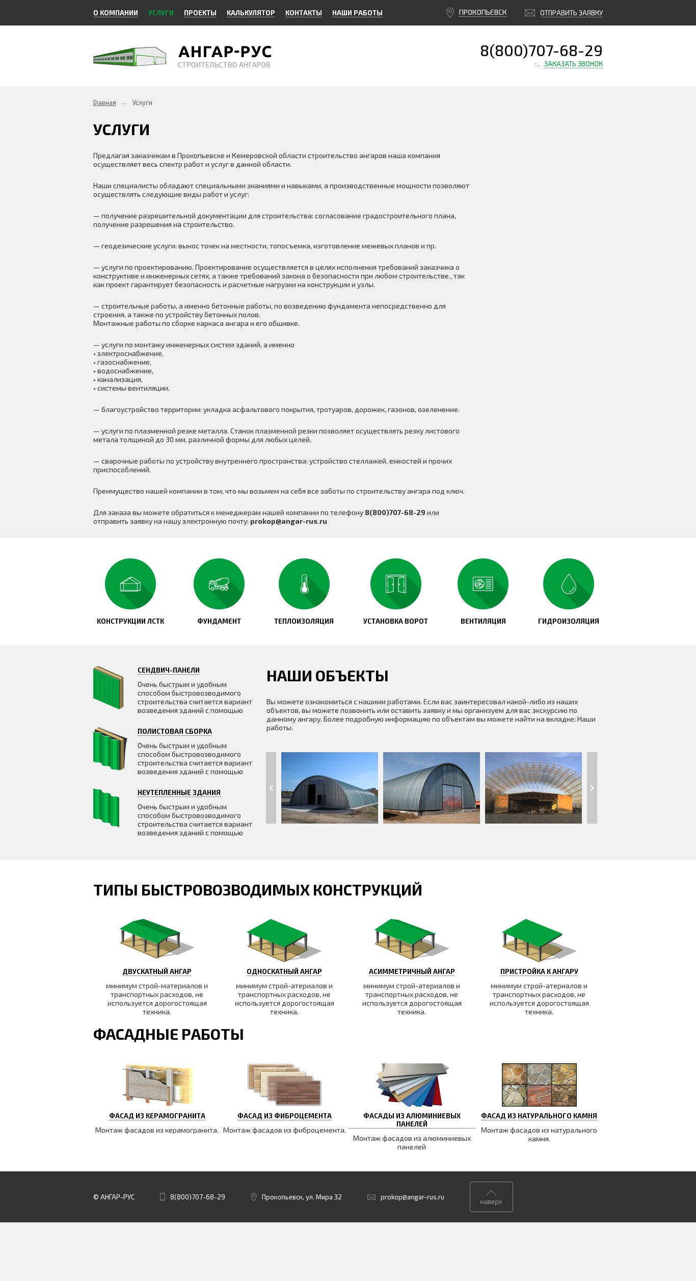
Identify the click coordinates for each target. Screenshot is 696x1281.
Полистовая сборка (175, 731)
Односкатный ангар (284, 971)
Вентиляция (483, 621)
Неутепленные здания (179, 792)
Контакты (303, 13)
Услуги (161, 13)
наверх (491, 1197)
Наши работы (357, 13)
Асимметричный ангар (412, 971)
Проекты (200, 13)
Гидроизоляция (568, 621)
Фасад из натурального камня (539, 1116)
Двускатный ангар (157, 971)
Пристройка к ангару (539, 971)
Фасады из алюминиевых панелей (412, 1120)
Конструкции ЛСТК (130, 621)
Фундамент (219, 621)
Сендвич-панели (169, 670)
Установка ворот (395, 621)
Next (592, 788)
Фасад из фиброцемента (284, 1116)
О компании (115, 13)
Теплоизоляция (304, 621)
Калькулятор (251, 13)
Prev (271, 788)
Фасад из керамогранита (157, 1116)
